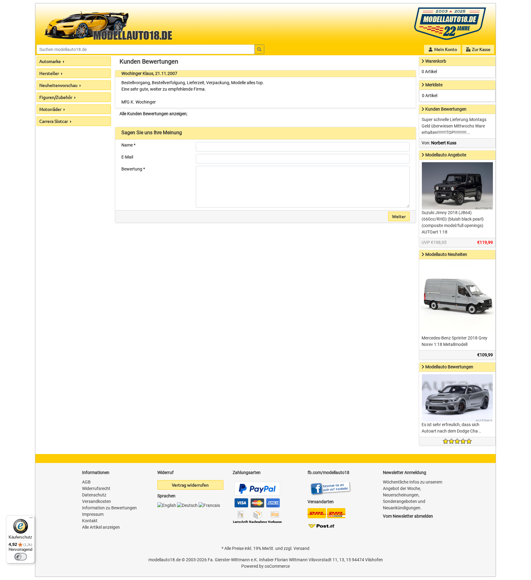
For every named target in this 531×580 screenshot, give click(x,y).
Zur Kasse (480, 49)
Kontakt (89, 520)
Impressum (93, 514)
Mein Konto (445, 49)
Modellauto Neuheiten (446, 254)
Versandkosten (96, 501)
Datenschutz (94, 494)
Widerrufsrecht (96, 488)
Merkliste (433, 84)
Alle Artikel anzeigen (101, 527)
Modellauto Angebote (445, 154)
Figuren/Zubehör (56, 97)
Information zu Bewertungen (109, 507)
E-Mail (127, 157)
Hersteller (49, 73)
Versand (301, 548)
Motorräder (50, 109)
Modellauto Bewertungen (449, 366)
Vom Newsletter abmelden (408, 516)
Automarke (50, 61)
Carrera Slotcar (54, 121)
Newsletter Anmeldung (404, 472)
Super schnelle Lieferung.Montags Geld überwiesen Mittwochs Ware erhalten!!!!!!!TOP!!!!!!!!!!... (454, 126)
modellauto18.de (164, 559)
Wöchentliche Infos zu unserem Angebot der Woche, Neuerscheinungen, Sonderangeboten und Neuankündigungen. (412, 495)
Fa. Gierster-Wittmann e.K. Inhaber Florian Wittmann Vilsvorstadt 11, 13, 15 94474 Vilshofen (295, 559)
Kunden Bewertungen (445, 109)
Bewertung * (133, 169)
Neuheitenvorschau (58, 85)
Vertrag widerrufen (190, 485)
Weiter (399, 216)
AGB (86, 482)
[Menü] (31, 519)
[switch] (20, 556)
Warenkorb (435, 61)
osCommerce (277, 566)
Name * (128, 145)
